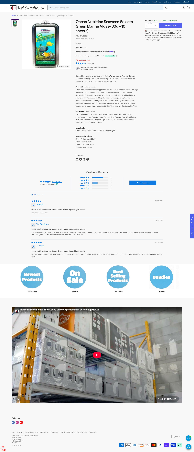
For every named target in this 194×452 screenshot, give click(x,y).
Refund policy (70, 432)
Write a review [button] (143, 183)
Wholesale (186, 2)
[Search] (166, 7)
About (21, 432)
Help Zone (177, 2)
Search (14, 432)
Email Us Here (16, 445)
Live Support (138, 2)
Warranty (55, 432)
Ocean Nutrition (86, 38)
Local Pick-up (167, 2)
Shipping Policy (82, 432)
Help (61, 432)
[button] (81, 63)
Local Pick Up (29, 432)
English (175, 437)
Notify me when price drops (192, 226)
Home (129, 2)
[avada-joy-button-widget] (188, 446)
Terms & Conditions (43, 432)
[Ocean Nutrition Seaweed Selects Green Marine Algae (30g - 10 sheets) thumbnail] (15, 23)
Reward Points (156, 2)
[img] (36, 201)
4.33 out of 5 (57, 182)
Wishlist (146, 2)
